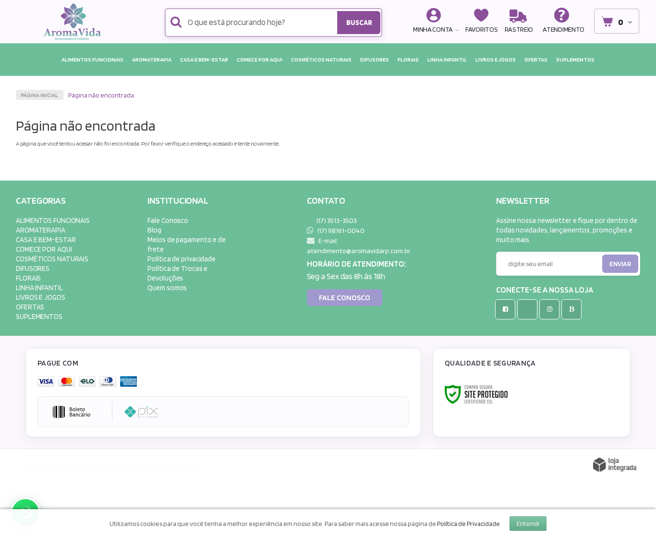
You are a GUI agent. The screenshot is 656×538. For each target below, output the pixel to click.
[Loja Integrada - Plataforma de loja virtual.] (614, 465)
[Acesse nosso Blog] (573, 309)
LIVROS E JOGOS (40, 297)
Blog (154, 229)
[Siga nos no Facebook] (507, 309)
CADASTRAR (610, 265)
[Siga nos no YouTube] (529, 309)
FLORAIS (28, 277)
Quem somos (167, 287)
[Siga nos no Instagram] (551, 309)
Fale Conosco (167, 220)
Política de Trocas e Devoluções (177, 273)
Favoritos (481, 29)
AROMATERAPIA (40, 229)
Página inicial (39, 94)
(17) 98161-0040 (340, 230)
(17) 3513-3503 (336, 220)
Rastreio (519, 29)
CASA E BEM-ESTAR (45, 239)
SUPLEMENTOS (39, 316)
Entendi (528, 523)
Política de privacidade (181, 258)
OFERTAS (30, 306)
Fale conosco (344, 297)
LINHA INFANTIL (39, 287)
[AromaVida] (75, 21)
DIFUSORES (32, 268)
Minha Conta (433, 29)
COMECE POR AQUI (44, 249)
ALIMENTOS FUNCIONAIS (53, 220)
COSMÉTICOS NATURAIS (52, 258)
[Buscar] (358, 22)
